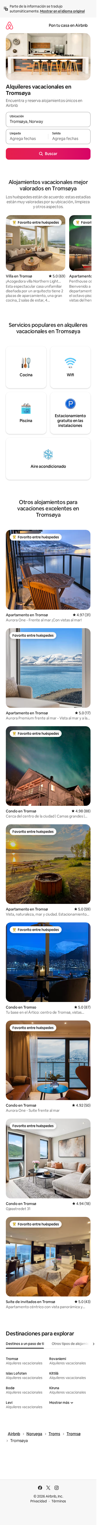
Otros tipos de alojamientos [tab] (74, 1343)
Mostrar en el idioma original (62, 11)
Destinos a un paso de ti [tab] (25, 1343)
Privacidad (38, 1501)
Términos (58, 1501)
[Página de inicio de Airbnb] (9, 25)
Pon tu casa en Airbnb (68, 25)
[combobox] (48, 122)
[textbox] (27, 139)
